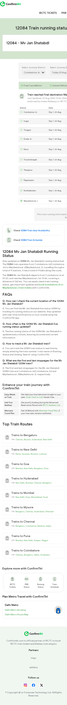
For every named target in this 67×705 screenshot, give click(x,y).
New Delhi (47, 439)
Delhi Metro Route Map (17, 614)
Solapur (37, 540)
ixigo (33, 658)
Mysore (27, 439)
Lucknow (43, 454)
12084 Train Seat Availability (35, 230)
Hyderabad (37, 439)
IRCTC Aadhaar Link (51, 405)
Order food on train (34, 397)
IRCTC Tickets (48, 13)
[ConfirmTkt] (33, 635)
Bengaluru (38, 468)
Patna (18, 454)
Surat (45, 497)
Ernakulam (45, 555)
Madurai (41, 526)
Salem (48, 526)
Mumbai (34, 454)
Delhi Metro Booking (15, 610)
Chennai (19, 439)
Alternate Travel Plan (48, 411)
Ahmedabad (36, 497)
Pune (46, 468)
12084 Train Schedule (31, 240)
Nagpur (45, 540)
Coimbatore (31, 526)
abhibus (33, 667)
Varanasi (25, 454)
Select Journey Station (33, 67)
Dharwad (49, 511)
